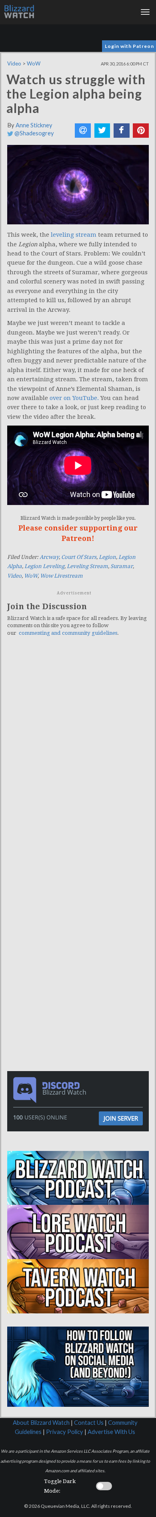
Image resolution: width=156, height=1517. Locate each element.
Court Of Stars (78, 557)
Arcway (49, 557)
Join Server (121, 1118)
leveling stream (73, 234)
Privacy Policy (64, 1431)
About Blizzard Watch (41, 1422)
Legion (107, 557)
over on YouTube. (74, 398)
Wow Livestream (61, 576)
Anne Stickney (34, 125)
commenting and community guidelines (68, 633)
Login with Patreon (129, 46)
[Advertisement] (80, 909)
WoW (33, 63)
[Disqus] (78, 753)
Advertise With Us (111, 1431)
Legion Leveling (44, 566)
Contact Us (89, 1422)
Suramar (121, 566)
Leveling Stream (87, 566)
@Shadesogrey (33, 133)
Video (14, 63)
